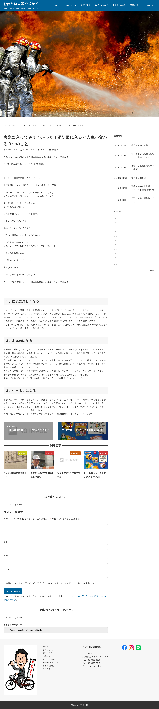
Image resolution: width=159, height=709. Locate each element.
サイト (7, 569)
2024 (116, 219)
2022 (116, 227)
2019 (116, 240)
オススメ (44, 150)
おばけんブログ (49, 659)
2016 (116, 249)
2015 (116, 253)
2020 (116, 236)
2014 (116, 258)
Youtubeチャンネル (51, 663)
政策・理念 (47, 653)
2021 (116, 232)
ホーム (45, 647)
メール (8, 555)
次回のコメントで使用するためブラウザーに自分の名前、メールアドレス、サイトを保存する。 (51, 583)
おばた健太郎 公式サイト (23, 4)
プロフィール (48, 650)
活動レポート (48, 656)
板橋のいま (56, 150)
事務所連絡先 (48, 666)
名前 (7, 541)
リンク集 (46, 669)
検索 (115, 264)
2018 (116, 245)
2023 (116, 223)
